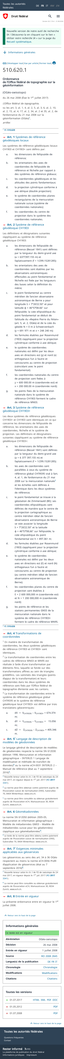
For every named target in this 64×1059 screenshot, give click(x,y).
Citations (52, 978)
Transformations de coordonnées (22, 635)
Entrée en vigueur (23, 896)
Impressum (32, 1055)
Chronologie (50, 967)
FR (42, 5)
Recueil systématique (19, 41)
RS (9, 130)
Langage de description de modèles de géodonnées (27, 740)
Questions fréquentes (14, 1037)
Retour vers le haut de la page (19, 915)
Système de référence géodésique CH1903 (23, 226)
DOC (55, 999)
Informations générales (19, 52)
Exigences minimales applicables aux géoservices (23, 850)
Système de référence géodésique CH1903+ (23, 409)
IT (47, 5)
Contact (7, 1040)
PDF (49, 999)
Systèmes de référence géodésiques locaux (24, 138)
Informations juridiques (13, 1055)
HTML (36, 999)
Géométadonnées (23, 811)
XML (43, 999)
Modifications (49, 973)
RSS (27, 1049)
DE (37, 5)
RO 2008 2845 (49, 956)
